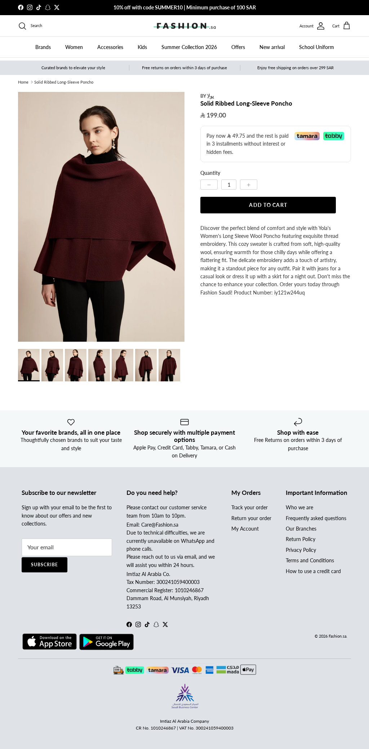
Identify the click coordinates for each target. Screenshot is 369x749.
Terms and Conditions (310, 560)
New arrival (272, 47)
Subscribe (44, 564)
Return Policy (300, 539)
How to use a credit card (313, 571)
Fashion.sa (337, 636)
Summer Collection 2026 (189, 47)
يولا (210, 96)
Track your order (249, 507)
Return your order (251, 518)
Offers (238, 47)
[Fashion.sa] (184, 26)
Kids (142, 47)
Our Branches (301, 529)
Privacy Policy (301, 550)
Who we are (299, 507)
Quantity (210, 173)
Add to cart (268, 205)
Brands (43, 47)
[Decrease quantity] (209, 185)
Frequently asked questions (316, 518)
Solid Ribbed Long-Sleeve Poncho (63, 82)
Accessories (110, 47)
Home (23, 82)
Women (74, 47)
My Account (245, 529)
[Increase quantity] (248, 185)
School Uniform (316, 47)
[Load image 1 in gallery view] (101, 217)
